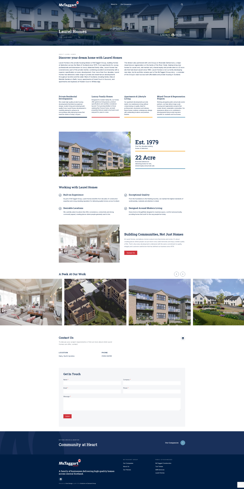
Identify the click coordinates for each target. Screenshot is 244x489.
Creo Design (69, 483)
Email (65, 388)
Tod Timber (159, 466)
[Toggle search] (182, 4)
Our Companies (126, 4)
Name (65, 380)
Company (127, 380)
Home (60, 37)
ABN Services (159, 470)
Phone (125, 388)
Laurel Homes (160, 473)
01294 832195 (107, 356)
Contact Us (131, 253)
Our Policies (127, 470)
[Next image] (182, 274)
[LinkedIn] (183, 338)
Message (67, 396)
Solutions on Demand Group (88, 483)
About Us (114, 4)
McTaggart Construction (163, 463)
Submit (67, 416)
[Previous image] (176, 274)
